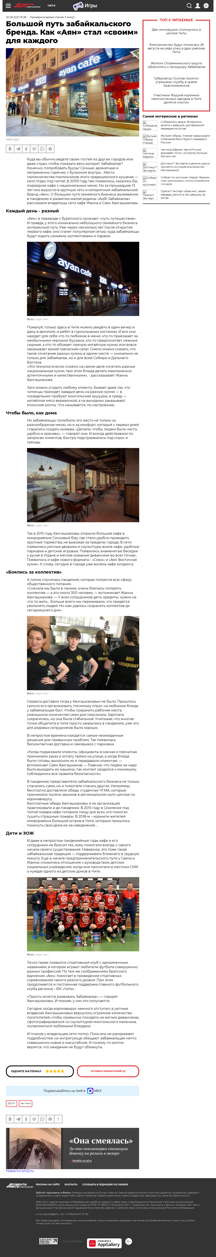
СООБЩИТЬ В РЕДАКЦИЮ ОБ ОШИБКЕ (105, 1184)
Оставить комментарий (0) (108, 1071)
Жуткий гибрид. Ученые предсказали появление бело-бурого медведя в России (185, 139)
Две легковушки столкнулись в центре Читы (176, 31)
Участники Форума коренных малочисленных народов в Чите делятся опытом (176, 99)
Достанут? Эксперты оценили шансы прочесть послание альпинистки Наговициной (185, 167)
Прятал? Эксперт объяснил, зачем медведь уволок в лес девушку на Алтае (183, 195)
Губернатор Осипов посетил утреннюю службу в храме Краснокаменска (176, 82)
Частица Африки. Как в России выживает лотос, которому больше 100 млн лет (184, 153)
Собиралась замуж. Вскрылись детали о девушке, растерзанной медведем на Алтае (182, 125)
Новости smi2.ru (20, 1171)
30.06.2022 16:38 (16, 17)
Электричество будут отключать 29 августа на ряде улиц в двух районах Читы (176, 48)
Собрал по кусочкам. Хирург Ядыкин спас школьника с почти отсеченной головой (185, 181)
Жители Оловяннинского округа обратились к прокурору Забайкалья (176, 65)
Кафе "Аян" (13, 139)
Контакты (71, 1184)
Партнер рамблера (72, 1241)
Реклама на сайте (48, 1184)
